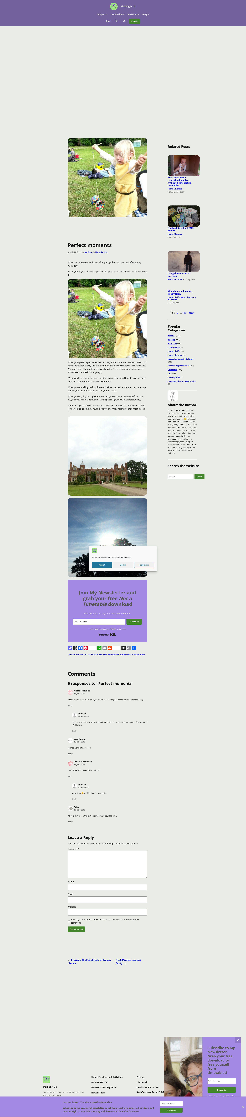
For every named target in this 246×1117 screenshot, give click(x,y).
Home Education (175, 189)
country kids (81, 654)
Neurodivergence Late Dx (179, 366)
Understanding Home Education (182, 381)
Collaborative (174, 347)
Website (72, 906)
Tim (169, 373)
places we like (126, 654)
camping (71, 654)
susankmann (79, 739)
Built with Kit (107, 634)
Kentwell (103, 654)
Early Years (93, 654)
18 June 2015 (79, 693)
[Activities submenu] (138, 14)
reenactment (139, 654)
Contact (134, 21)
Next (191, 312)
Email (71, 894)
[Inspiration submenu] (123, 14)
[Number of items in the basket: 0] (116, 21)
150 (184, 312)
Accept (102, 565)
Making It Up (128, 6)
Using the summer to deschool (179, 274)
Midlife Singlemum (82, 691)
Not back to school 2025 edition (181, 229)
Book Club (172, 343)
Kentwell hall (113, 654)
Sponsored (172, 369)
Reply (70, 705)
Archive (171, 335)
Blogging (171, 339)
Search (199, 476)
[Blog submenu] (148, 14)
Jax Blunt (89, 252)
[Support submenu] (107, 14)
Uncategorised (174, 377)
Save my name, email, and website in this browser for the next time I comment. (105, 921)
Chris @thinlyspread (83, 761)
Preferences (144, 565)
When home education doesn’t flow (180, 292)
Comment (73, 848)
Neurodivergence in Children (182, 298)
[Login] (124, 21)
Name (71, 881)
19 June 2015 (83, 787)
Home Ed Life (101, 252)
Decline (123, 565)
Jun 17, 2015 (73, 252)
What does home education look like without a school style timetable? (179, 181)
